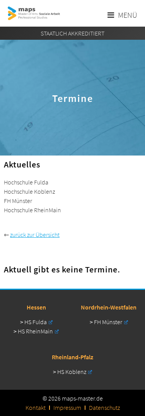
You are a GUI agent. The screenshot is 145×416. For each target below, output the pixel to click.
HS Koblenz (71, 371)
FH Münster (18, 201)
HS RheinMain (35, 331)
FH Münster (108, 322)
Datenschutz (104, 407)
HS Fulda (35, 322)
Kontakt (36, 407)
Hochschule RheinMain (32, 210)
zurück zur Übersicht (35, 234)
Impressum (67, 407)
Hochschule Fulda (26, 182)
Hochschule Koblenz (29, 191)
